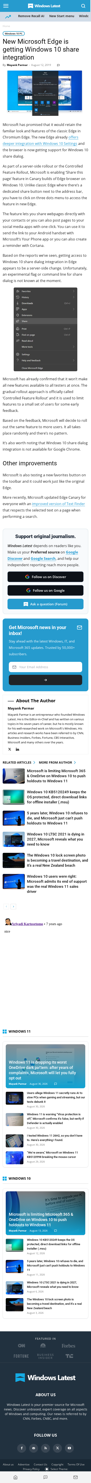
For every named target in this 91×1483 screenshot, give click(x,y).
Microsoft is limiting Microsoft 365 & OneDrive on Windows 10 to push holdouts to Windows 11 (56, 776)
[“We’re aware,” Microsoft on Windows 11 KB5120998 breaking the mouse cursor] (14, 1158)
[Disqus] (45, 971)
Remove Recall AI (31, 16)
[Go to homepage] (15, 1477)
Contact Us (40, 1464)
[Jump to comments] (45, 1477)
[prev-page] (6, 906)
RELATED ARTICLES (17, 762)
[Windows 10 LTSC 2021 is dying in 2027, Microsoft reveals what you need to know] (14, 839)
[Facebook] (21, 1448)
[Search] (83, 6)
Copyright (57, 1464)
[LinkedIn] (20, 749)
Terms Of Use (76, 1464)
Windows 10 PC (14, 33)
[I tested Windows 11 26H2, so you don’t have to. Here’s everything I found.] (14, 1141)
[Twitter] (12, 749)
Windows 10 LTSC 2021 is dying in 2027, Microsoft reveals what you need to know (55, 839)
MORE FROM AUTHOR (55, 762)
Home (6, 26)
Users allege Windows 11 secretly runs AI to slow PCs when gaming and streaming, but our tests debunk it (56, 1097)
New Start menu (61, 16)
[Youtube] (69, 1448)
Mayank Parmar (17, 65)
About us (8, 1464)
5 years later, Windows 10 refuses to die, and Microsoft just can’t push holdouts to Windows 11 (57, 818)
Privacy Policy (31, 1469)
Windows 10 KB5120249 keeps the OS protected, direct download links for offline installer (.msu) (57, 797)
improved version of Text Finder (58, 503)
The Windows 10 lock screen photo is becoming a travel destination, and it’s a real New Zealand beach (57, 860)
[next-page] (13, 906)
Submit (45, 680)
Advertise (24, 1464)
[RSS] (45, 1448)
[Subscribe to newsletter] (76, 1477)
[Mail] (33, 1448)
